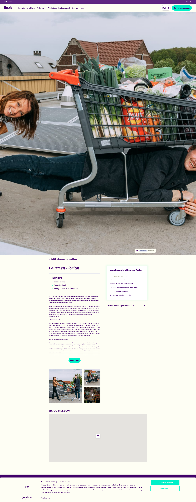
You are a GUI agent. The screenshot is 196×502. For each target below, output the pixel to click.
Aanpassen (164, 488)
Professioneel (64, 8)
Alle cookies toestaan (165, 482)
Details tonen (45, 498)
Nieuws (74, 8)
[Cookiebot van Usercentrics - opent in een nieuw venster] (27, 498)
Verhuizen (52, 8)
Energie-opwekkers (26, 8)
